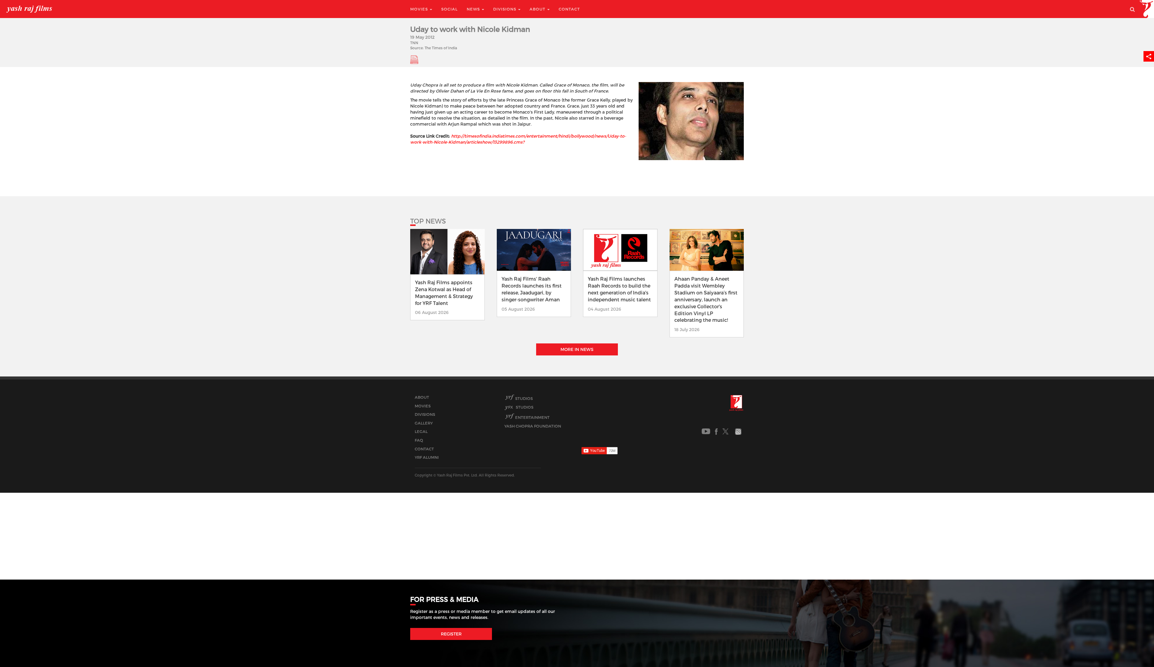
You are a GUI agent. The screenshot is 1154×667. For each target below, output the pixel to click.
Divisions (505, 9)
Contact (569, 9)
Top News (428, 221)
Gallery (424, 423)
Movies (419, 9)
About (538, 9)
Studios (524, 398)
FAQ (419, 440)
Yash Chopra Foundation (532, 426)
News (474, 9)
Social (449, 9)
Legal (421, 431)
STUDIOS (520, 407)
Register (451, 633)
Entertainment (532, 417)
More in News (577, 349)
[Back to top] (1135, 649)
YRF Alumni (427, 457)
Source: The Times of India (433, 48)
